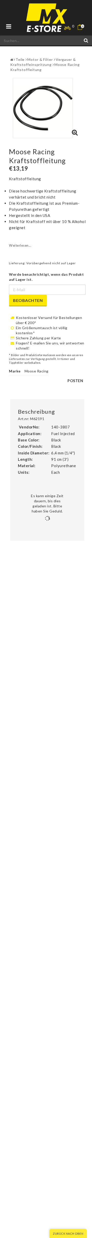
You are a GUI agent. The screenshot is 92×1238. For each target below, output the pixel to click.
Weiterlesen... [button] (20, 245)
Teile (20, 59)
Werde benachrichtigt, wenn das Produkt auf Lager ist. (46, 277)
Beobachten (28, 300)
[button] (83, 27)
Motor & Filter (40, 59)
